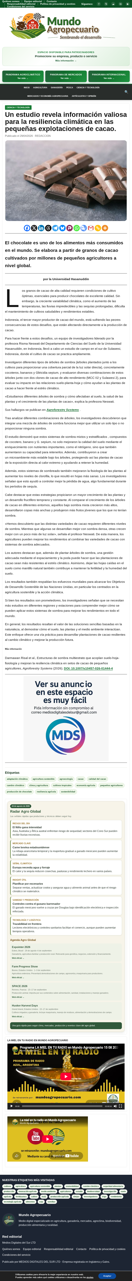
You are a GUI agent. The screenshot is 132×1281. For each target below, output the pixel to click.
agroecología (66, 779)
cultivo (34, 1196)
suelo (123, 1191)
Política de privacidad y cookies (57, 4)
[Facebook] (27, 228)
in (121, 4)
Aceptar (107, 1275)
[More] (105, 228)
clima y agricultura (38, 785)
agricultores (65, 1191)
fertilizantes (21, 1196)
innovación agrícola (28, 1191)
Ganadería (57, 88)
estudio (79, 1191)
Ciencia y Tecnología (88, 88)
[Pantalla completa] (120, 1106)
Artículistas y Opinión (84, 96)
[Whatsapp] (76, 228)
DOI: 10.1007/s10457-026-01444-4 (88, 668)
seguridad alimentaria (113, 1186)
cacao (81, 779)
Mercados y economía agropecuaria (47, 96)
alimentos (30, 1202)
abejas (76, 1196)
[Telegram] (55, 228)
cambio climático (15, 785)
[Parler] (69, 228)
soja (41, 1202)
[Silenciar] (115, 1106)
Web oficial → (18, 958)
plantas (58, 1186)
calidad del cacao (97, 779)
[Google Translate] (83, 228)
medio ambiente (48, 1191)
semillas (51, 1202)
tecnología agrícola (12, 1202)
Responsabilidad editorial (21, 4)
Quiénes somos (10, 1)
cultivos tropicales (62, 785)
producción (9, 1191)
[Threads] (48, 228)
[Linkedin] (41, 228)
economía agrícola (86, 785)
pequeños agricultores (111, 785)
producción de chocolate (19, 791)
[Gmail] (91, 228)
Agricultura (40, 88)
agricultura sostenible (43, 779)
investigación (110, 1191)
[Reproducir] (11, 1106)
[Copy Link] (98, 228)
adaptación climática (17, 779)
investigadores (91, 1196)
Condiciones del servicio (20, 6)
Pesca (69, 88)
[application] (66, 1077)
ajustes (89, 1277)
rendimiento (116, 1196)
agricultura (21, 1186)
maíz (44, 1196)
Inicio (27, 88)
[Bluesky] (62, 228)
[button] (23, 76)
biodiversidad (93, 1191)
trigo (104, 1196)
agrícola (7, 1196)
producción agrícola (60, 1196)
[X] (34, 228)
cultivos (7, 1186)
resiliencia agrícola (46, 791)
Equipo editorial (33, 1)
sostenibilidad (68, 791)
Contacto (52, 1)
